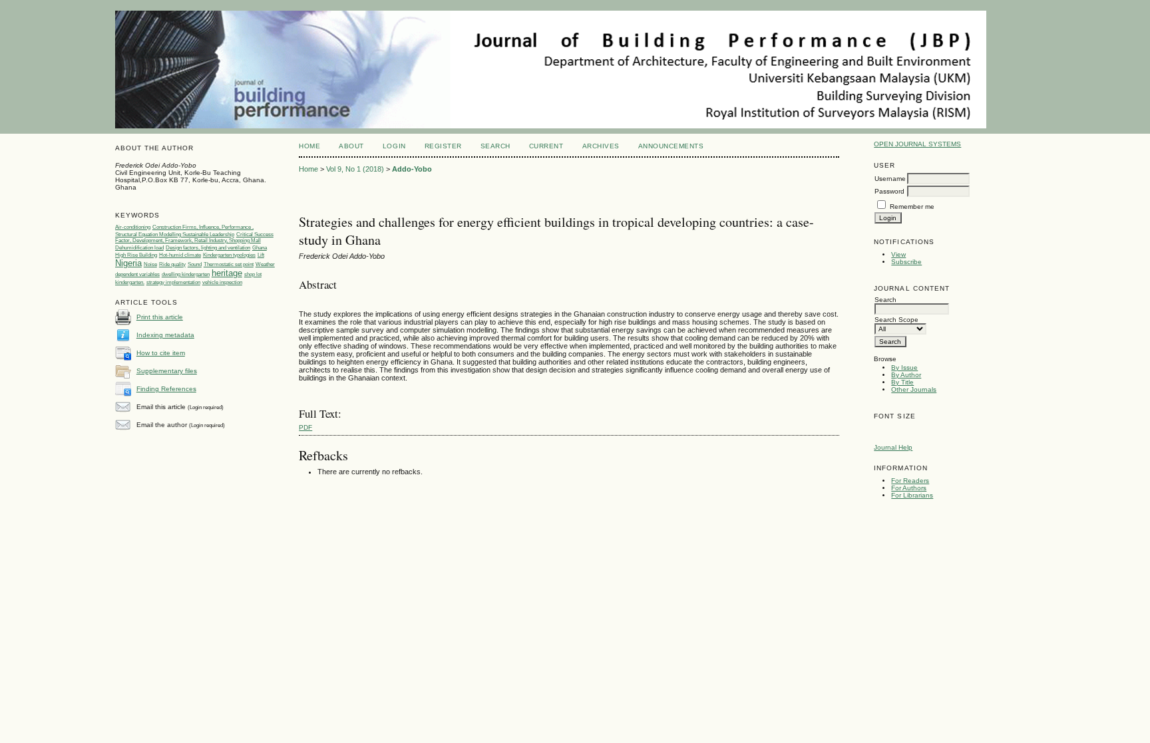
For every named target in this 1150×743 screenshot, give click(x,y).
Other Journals (913, 389)
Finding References (166, 388)
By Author (906, 374)
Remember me (912, 206)
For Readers (910, 480)
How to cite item (160, 353)
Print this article (159, 317)
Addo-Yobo (412, 169)
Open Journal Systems (917, 144)
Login (394, 146)
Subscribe (906, 261)
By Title (902, 382)
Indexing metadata (165, 335)
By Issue (904, 367)
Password (889, 191)
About (351, 146)
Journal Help (893, 447)
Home (309, 146)
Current (546, 146)
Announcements (671, 146)
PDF (305, 427)
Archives (601, 146)
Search (495, 146)
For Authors (908, 488)
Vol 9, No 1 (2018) (355, 169)
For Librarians (912, 495)
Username (890, 178)
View (898, 254)
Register (443, 146)
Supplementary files (166, 370)
